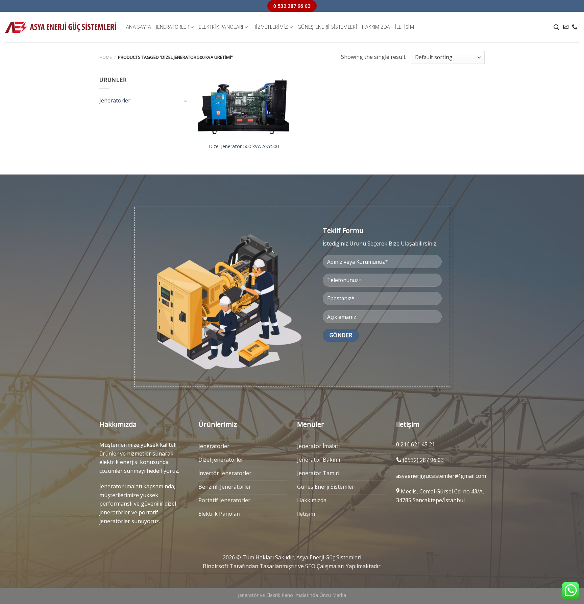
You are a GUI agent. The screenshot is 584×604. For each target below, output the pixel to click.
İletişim (404, 27)
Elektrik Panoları (221, 27)
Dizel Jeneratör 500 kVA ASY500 (244, 146)
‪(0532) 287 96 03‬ (423, 460)
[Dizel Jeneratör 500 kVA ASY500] (243, 107)
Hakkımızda (376, 27)
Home (105, 57)
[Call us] (574, 27)
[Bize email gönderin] (565, 27)
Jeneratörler (172, 27)
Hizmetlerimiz (270, 27)
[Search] (556, 27)
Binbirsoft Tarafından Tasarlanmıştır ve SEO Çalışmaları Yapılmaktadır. (292, 566)
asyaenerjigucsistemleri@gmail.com (441, 476)
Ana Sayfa (138, 27)
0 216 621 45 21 (415, 444)
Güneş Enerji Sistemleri (327, 27)
